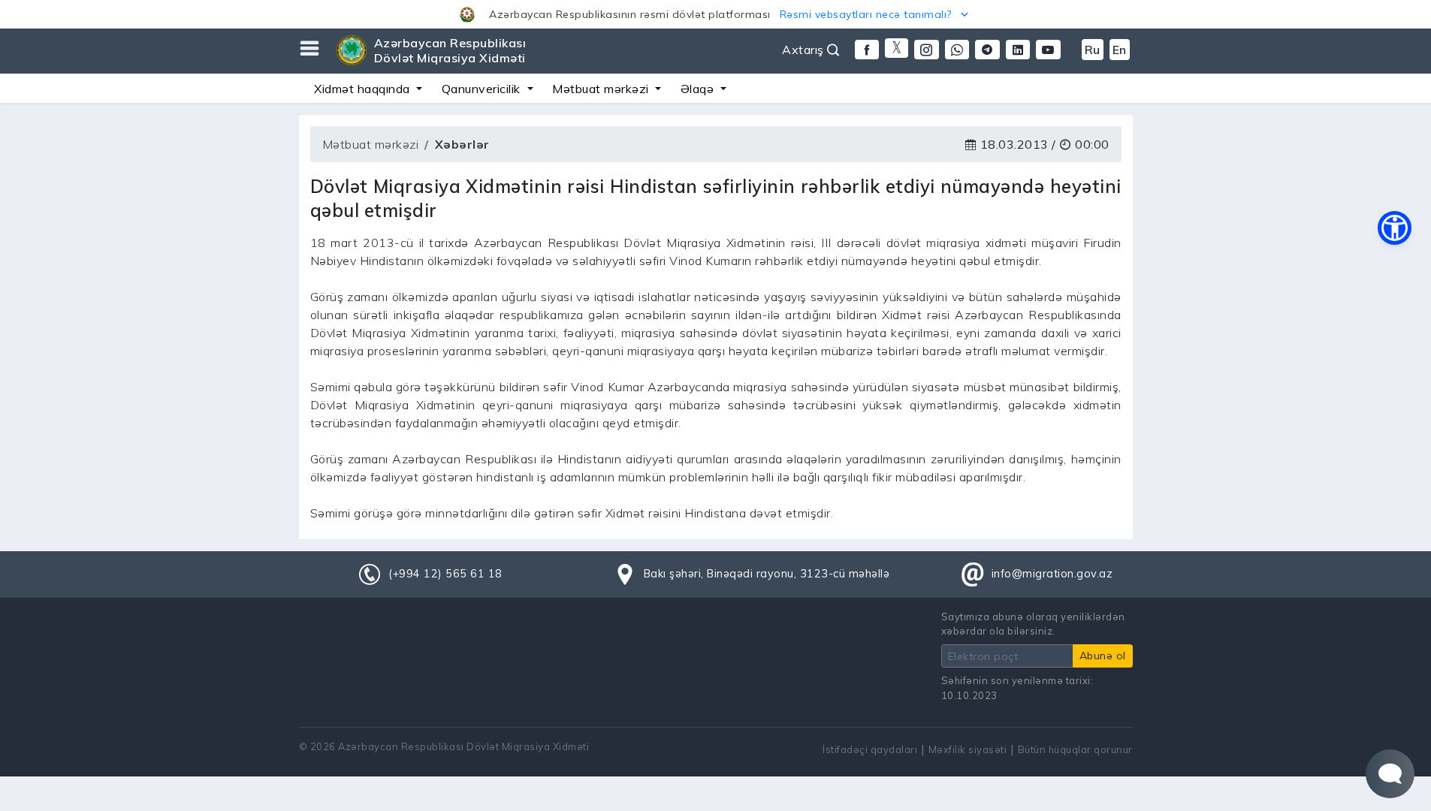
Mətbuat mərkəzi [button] (602, 88)
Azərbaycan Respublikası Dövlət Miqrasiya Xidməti (450, 50)
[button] (715, 14)
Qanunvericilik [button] (483, 88)
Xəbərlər (462, 144)
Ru (1092, 49)
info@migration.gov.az (1052, 573)
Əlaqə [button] (699, 88)
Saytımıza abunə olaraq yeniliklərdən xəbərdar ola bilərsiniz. (1033, 624)
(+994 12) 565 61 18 (445, 573)
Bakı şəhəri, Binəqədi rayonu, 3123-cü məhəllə (767, 573)
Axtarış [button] (804, 49)
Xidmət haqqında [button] (363, 88)
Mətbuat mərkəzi (370, 144)
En (1119, 49)
